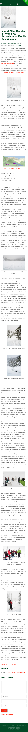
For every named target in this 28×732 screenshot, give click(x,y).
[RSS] (18, 728)
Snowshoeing (4, 43)
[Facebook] (9, 728)
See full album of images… (8, 664)
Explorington (11, 4)
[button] (25, 2)
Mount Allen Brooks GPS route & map (14, 168)
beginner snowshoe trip (7, 63)
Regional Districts (20, 42)
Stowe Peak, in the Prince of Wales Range (12, 72)
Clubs (4, 42)
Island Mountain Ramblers (10, 42)
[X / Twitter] (12, 728)
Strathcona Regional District (13, 43)
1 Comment (18, 45)
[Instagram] (15, 728)
